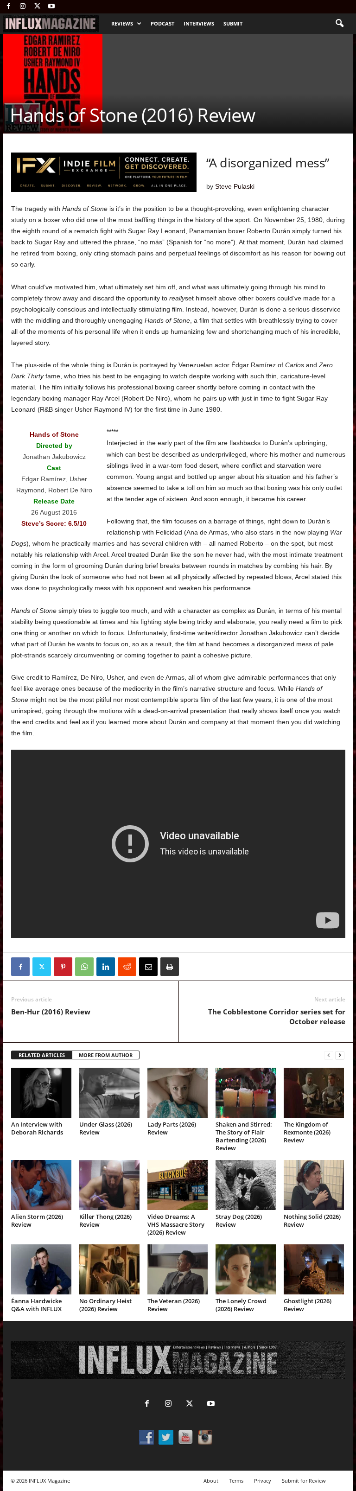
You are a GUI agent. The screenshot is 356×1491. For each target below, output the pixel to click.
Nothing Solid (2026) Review (312, 1220)
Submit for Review (304, 1480)
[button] (339, 23)
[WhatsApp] (84, 966)
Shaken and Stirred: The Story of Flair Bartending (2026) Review (244, 1136)
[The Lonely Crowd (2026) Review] (246, 1269)
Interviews (199, 23)
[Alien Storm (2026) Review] (41, 1185)
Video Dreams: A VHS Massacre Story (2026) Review (175, 1224)
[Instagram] (22, 6)
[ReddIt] (127, 966)
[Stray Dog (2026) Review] (246, 1185)
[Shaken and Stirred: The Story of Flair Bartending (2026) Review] (246, 1093)
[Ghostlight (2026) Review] (314, 1269)
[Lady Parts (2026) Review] (177, 1093)
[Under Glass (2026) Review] (109, 1093)
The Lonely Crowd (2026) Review (241, 1305)
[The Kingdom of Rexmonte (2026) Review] (314, 1093)
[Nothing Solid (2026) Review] (314, 1185)
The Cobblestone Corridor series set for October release (276, 1016)
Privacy (262, 1480)
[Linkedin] (105, 966)
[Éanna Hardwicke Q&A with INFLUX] (41, 1269)
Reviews (122, 23)
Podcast (162, 23)
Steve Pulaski (234, 186)
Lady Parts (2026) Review (171, 1128)
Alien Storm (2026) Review (37, 1220)
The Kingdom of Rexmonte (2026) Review (307, 1132)
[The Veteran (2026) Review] (177, 1269)
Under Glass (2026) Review (105, 1128)
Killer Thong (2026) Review (105, 1220)
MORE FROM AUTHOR (106, 1054)
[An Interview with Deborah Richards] (41, 1093)
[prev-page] (328, 1055)
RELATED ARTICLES (42, 1054)
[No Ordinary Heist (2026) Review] (109, 1269)
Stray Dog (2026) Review (239, 1220)
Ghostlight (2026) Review (307, 1305)
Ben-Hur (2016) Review (50, 1011)
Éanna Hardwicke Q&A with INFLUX (36, 1305)
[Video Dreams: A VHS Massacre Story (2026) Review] (177, 1185)
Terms (236, 1480)
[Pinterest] (63, 966)
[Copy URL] (191, 966)
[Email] (148, 966)
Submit (232, 23)
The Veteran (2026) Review (173, 1305)
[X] (37, 6)
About (210, 1480)
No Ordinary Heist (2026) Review (105, 1305)
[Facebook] (8, 6)
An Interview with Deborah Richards (37, 1128)
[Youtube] (51, 6)
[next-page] (339, 1055)
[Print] (169, 966)
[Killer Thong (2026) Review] (109, 1185)
